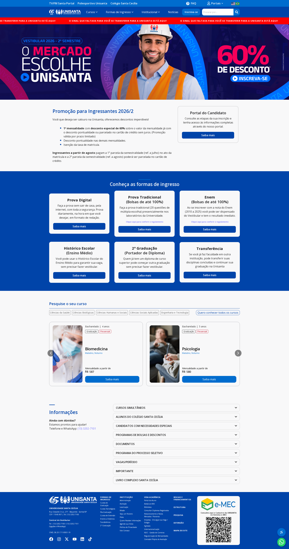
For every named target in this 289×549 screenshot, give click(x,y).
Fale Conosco (124, 530)
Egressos (147, 526)
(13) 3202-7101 (87, 428)
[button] (50, 353)
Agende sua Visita (126, 524)
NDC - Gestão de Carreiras (154, 532)
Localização (124, 507)
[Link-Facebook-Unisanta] (51, 539)
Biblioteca (148, 507)
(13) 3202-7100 (73, 514)
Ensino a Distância (107, 519)
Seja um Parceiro (126, 514)
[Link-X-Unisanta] (67, 539)
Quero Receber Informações (130, 520)
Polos (122, 517)
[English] (233, 3)
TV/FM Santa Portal (61, 3)
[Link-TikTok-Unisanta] (90, 539)
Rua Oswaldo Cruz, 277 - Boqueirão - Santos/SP (68, 512)
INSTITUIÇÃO (126, 497)
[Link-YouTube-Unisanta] (75, 539)
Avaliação (123, 504)
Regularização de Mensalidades (156, 536)
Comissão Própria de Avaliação (155, 539)
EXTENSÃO (179, 523)
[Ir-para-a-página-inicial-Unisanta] (73, 500)
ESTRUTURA (179, 507)
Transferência (105, 522)
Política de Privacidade (128, 527)
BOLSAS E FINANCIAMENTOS (182, 498)
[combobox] (217, 12)
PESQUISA (178, 515)
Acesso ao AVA (149, 504)
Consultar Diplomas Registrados (156, 510)
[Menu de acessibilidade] (281, 532)
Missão (122, 510)
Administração (125, 500)
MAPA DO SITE (180, 530)
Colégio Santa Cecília (124, 3)
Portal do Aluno (150, 500)
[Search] (236, 12)
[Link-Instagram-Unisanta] (59, 539)
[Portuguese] (237, 3)
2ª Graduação (105, 525)
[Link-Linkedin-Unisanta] (82, 539)
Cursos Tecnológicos (107, 509)
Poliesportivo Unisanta (92, 3)
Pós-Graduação (105, 512)
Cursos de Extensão (107, 515)
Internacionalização (151, 529)
